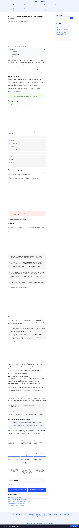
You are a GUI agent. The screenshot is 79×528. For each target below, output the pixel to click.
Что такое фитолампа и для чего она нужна (16, 503)
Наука (33, 516)
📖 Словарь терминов (36, 519)
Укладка (11, 56)
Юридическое (38, 516)
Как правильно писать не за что (62, 32)
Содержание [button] (27, 49)
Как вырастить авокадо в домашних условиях (17, 499)
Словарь (55, 10)
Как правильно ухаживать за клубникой (15, 497)
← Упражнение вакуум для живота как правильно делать (17, 490)
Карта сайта (51, 523)
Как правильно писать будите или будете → (36, 490)
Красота (34, 10)
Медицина (31, 514)
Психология (44, 514)
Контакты (34, 523)
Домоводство (44, 10)
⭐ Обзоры (45, 519)
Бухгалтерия (45, 516)
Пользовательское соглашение (42, 523)
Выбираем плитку (13, 51)
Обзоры (65, 10)
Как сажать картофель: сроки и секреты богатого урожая (19, 501)
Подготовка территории (14, 54)
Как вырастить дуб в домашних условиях (16, 505)
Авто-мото (12, 514)
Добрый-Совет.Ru (40, 2)
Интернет (13, 10)
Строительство (37, 514)
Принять (74, 526)
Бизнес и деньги (19, 514)
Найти (72, 18)
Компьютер (24, 10)
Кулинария (25, 514)
